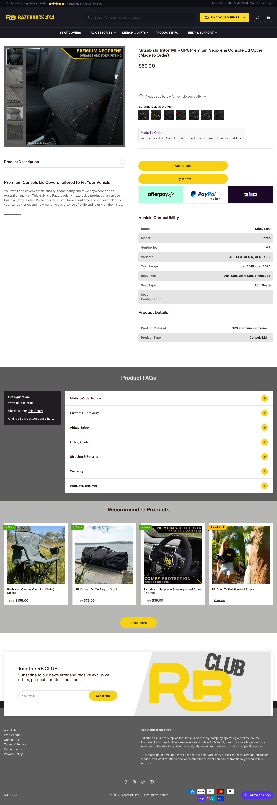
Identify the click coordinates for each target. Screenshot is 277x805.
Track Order (219, 3)
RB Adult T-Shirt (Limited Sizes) (233, 589)
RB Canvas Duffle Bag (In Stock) (97, 589)
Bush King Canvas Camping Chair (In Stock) (31, 591)
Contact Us (11, 739)
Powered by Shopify (155, 794)
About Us (10, 730)
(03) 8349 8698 (238, 3)
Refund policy (13, 749)
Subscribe (103, 695)
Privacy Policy (13, 754)
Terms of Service (15, 744)
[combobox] (140, 17)
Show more (138, 623)
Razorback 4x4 (130, 794)
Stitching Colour (155, 106)
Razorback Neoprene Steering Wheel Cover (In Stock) (173, 591)
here (50, 418)
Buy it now (183, 179)
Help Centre (35, 410)
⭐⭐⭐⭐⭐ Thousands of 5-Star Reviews (75, 3)
